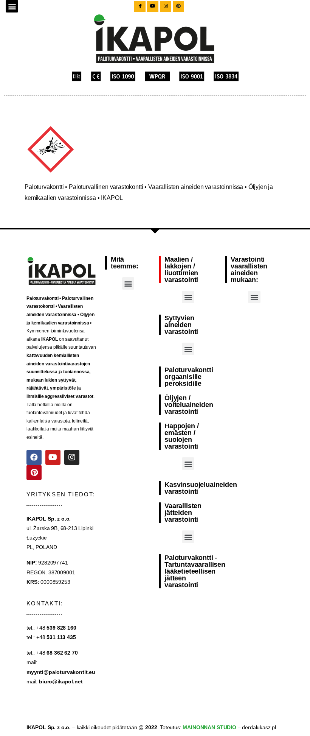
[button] (12, 6)
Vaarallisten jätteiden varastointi (183, 512)
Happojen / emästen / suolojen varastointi (181, 436)
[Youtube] (52, 457)
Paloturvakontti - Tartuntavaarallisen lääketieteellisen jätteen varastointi (194, 571)
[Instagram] (71, 457)
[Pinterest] (34, 472)
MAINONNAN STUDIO (208, 727)
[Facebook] (34, 457)
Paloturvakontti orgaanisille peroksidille (188, 376)
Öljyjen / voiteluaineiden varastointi (188, 404)
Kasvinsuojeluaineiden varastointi (200, 488)
